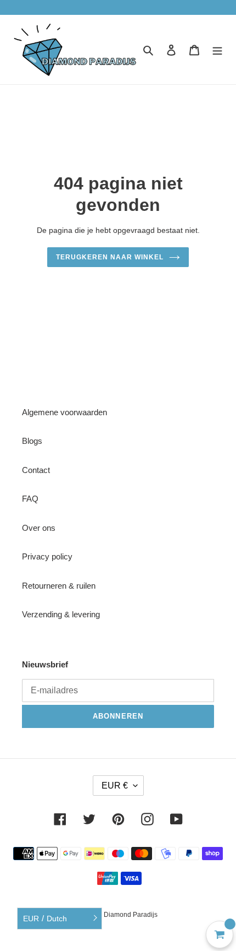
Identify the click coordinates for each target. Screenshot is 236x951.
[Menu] (217, 50)
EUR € (115, 785)
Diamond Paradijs (131, 915)
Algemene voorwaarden (64, 412)
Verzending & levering (61, 614)
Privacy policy (47, 556)
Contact (36, 470)
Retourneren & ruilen (58, 585)
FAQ (30, 498)
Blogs (32, 440)
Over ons (38, 527)
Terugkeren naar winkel (109, 257)
